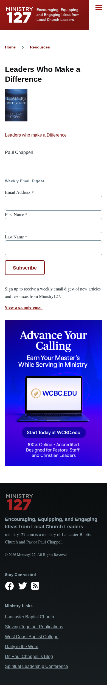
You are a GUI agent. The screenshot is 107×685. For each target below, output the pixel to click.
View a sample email (24, 307)
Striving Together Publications (34, 626)
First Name (16, 214)
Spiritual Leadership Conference (36, 666)
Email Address (19, 192)
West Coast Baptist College (31, 636)
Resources (40, 47)
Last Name (16, 237)
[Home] (53, 502)
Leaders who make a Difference (36, 135)
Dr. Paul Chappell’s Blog (29, 656)
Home (10, 47)
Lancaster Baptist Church (29, 617)
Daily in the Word (21, 646)
